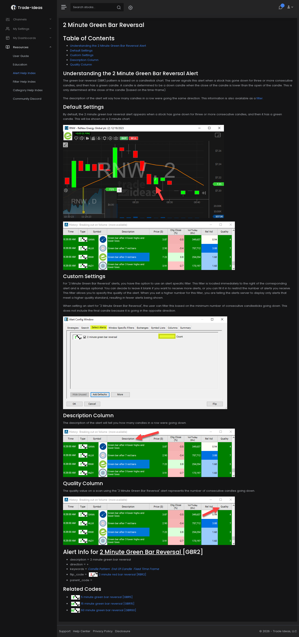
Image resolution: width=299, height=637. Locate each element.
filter (260, 98)
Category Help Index (27, 90)
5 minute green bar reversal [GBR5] (107, 597)
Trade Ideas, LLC (285, 631)
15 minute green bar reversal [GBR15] (107, 604)
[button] (130, 7)
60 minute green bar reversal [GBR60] (108, 610)
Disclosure (122, 631)
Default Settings (81, 50)
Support (64, 631)
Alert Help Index (24, 73)
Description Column (84, 60)
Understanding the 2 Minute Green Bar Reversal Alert (108, 46)
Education (20, 64)
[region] (28, 318)
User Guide (21, 56)
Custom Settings (81, 55)
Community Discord (27, 99)
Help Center (81, 631)
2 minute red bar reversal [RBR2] (122, 574)
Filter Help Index (24, 82)
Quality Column (81, 64)
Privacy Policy (103, 631)
